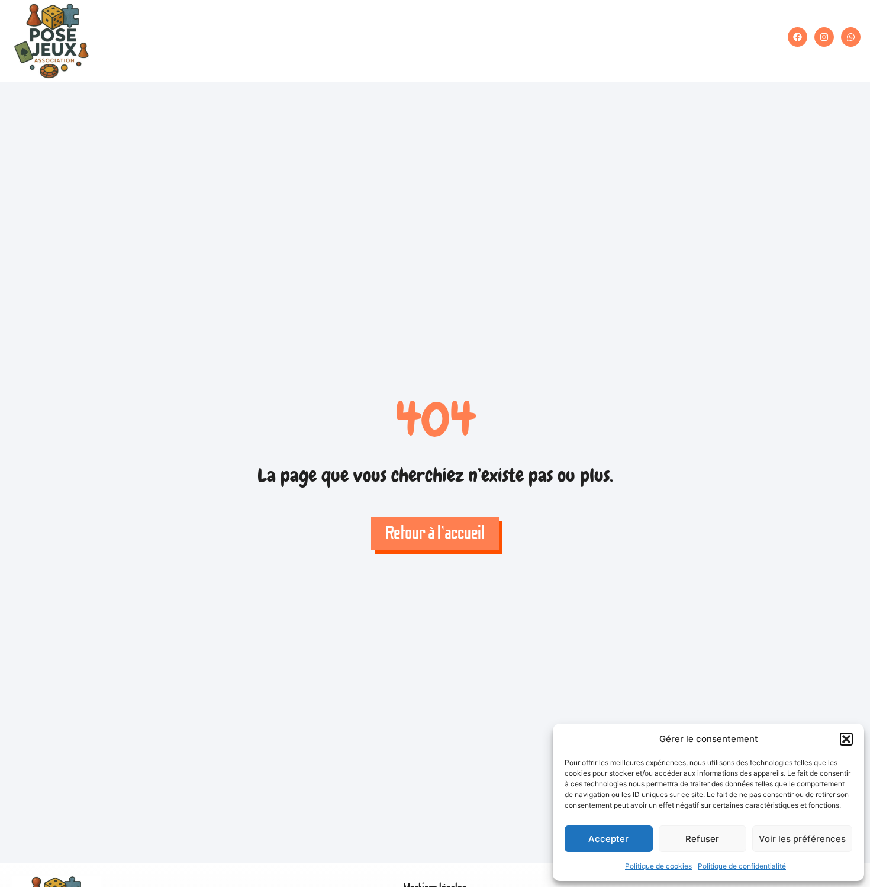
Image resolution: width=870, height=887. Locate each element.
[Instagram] (824, 37)
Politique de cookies (658, 866)
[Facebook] (797, 37)
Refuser (702, 838)
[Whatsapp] (851, 37)
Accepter (608, 838)
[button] (846, 739)
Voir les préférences (802, 838)
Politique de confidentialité (742, 866)
